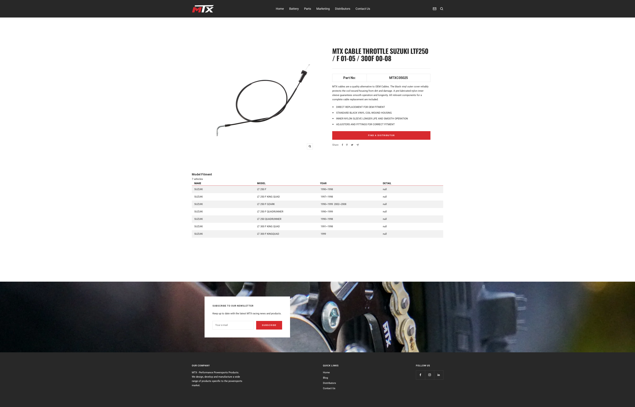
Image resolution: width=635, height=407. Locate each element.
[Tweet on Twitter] (352, 145)
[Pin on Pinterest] (347, 145)
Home (280, 8)
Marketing (323, 8)
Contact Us (363, 8)
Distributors (342, 8)
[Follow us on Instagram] (429, 374)
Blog (325, 377)
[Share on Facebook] (342, 145)
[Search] (441, 8)
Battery (294, 8)
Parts (307, 8)
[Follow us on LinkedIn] (438, 374)
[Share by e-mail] (358, 145)
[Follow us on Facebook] (420, 374)
